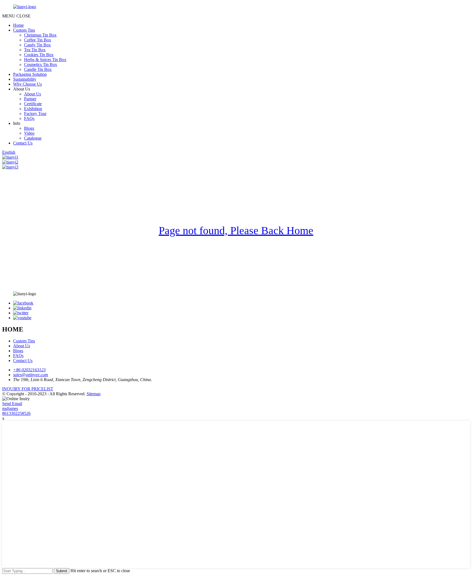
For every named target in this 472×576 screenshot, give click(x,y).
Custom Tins (24, 30)
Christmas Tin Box (40, 35)
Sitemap (94, 393)
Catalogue (33, 138)
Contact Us (23, 143)
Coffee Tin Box (37, 40)
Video (29, 133)
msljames (10, 408)
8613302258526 (16, 413)
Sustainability (24, 79)
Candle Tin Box (38, 69)
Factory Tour (35, 113)
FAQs (29, 118)
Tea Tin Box (35, 49)
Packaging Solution (30, 74)
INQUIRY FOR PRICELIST (27, 389)
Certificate (33, 103)
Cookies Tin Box (39, 54)
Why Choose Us (27, 84)
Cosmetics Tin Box (40, 64)
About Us (32, 94)
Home (18, 25)
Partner (30, 98)
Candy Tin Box (37, 45)
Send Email (12, 403)
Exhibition (33, 108)
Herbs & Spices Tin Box (45, 59)
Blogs (29, 128)
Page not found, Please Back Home (236, 230)
